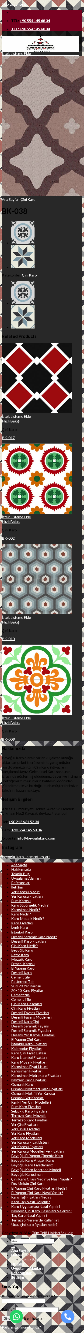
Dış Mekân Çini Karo (28, 1183)
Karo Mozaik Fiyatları (28, 1062)
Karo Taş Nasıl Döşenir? (30, 1201)
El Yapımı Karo (23, 968)
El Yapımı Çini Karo (26, 1039)
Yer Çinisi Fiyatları (25, 1129)
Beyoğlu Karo (22, 950)
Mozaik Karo (21, 959)
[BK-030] (23, 267)
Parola (8, 1309)
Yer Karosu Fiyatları (27, 896)
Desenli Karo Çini (25, 1021)
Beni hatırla (32, 1318)
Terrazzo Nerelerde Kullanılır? (35, 1220)
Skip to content (14, 4)
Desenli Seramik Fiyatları (31, 1030)
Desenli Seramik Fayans (30, 1026)
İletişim (17, 887)
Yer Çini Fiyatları (24, 1124)
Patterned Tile (22, 981)
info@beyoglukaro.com (36, 838)
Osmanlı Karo (22, 1084)
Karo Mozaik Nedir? (27, 918)
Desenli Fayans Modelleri (31, 1017)
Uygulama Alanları (26, 878)
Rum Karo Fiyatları (26, 1106)
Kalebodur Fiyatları (26, 1048)
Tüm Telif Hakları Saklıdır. (52, 1232)
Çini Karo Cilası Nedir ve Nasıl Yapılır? (41, 1179)
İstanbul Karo (22, 932)
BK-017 (8, 437)
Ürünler (17, 1264)
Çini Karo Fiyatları (25, 1008)
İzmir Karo (19, 927)
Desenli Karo (21, 972)
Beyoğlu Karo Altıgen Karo (32, 1160)
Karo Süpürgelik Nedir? (30, 905)
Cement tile (20, 977)
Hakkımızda (21, 869)
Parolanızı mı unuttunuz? (21, 1327)
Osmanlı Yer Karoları (27, 1097)
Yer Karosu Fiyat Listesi (30, 1142)
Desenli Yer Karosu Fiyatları (33, 1035)
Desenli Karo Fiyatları (28, 941)
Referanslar (20, 882)
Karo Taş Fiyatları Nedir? (31, 1197)
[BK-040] (23, 242)
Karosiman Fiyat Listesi (29, 1066)
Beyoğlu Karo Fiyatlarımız (32, 1165)
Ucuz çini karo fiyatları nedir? (34, 1224)
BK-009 (8, 739)
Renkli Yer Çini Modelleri (31, 1102)
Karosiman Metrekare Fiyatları (36, 1075)
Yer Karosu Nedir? (25, 891)
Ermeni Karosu (23, 963)
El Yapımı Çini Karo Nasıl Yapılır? (37, 1192)
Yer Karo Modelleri (26, 1137)
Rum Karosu (21, 900)
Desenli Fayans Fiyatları (30, 1012)
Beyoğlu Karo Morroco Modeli (36, 1169)
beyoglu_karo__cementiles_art (26, 856)
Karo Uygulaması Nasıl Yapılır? (35, 1206)
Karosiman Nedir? (25, 909)
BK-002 (8, 538)
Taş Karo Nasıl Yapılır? (29, 1215)
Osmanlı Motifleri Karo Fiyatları (37, 1089)
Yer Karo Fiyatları (25, 1133)
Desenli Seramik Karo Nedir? (34, 936)
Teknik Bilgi (20, 873)
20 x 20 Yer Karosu (26, 986)
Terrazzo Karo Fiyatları (29, 1120)
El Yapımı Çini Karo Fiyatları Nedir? (39, 1188)
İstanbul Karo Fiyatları (29, 1044)
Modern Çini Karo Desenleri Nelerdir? (41, 1211)
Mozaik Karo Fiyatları (28, 1080)
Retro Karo (20, 954)
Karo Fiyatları (22, 923)
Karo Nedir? (21, 914)
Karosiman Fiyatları (26, 1071)
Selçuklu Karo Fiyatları (29, 1111)
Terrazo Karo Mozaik (28, 1115)
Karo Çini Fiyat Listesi (28, 1053)
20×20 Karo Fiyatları (27, 990)
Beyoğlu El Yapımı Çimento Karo (37, 1155)
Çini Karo (28, 199)
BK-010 (8, 638)
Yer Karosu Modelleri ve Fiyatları (37, 1151)
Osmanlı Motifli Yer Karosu (33, 1093)
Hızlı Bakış (11, 421)
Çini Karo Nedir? (24, 945)
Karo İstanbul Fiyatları (29, 1057)
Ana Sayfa (10, 199)
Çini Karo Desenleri (26, 1003)
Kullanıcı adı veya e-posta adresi (28, 1296)
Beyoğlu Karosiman (26, 1174)
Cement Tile (21, 999)
